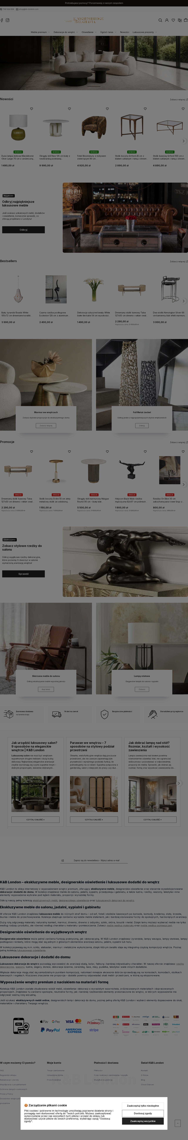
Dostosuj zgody (143, 1113)
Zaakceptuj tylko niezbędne (143, 1105)
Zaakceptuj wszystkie (143, 1121)
